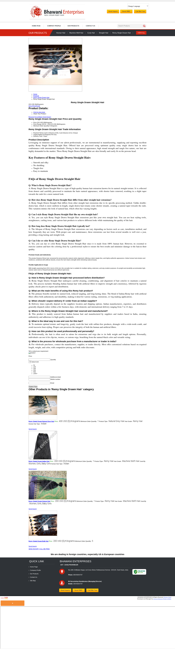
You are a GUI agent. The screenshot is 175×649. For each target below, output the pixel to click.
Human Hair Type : (37, 424)
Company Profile (54, 26)
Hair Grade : (134, 421)
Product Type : (111, 421)
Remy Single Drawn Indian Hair (39, 461)
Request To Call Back (35, 117)
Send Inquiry (47, 117)
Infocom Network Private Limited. (162, 599)
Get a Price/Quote (34, 106)
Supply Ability (37, 134)
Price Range (37, 124)
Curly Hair (91, 33)
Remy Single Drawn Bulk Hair (39, 541)
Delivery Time (37, 136)
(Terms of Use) (167, 597)
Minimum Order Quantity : (90, 421)
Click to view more (39, 112)
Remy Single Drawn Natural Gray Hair (41, 421)
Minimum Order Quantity (41, 126)
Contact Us (90, 26)
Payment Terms (38, 133)
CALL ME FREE (44, 549)
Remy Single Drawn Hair (121, 33)
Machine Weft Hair (76, 33)
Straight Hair (103, 33)
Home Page (36, 26)
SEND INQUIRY (34, 549)
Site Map (33, 581)
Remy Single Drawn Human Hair (39, 501)
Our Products (73, 26)
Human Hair (60, 33)
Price (35, 122)
